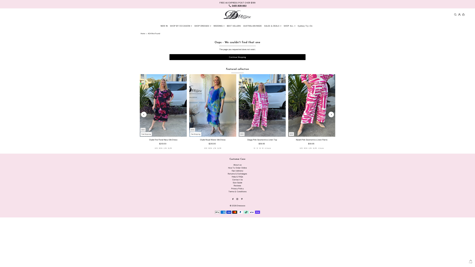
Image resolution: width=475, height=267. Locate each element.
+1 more (321, 148)
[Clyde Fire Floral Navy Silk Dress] (163, 105)
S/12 (156, 148)
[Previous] (144, 114)
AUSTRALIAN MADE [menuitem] (252, 26)
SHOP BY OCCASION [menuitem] (180, 26)
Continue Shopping (237, 57)
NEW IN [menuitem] (164, 26)
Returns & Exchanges (237, 174)
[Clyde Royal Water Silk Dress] (212, 105)
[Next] (331, 114)
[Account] (459, 14)
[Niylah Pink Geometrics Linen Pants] (311, 105)
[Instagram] (237, 199)
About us (237, 165)
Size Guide (237, 182)
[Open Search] (455, 14)
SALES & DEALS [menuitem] (272, 26)
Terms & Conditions (237, 191)
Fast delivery (237, 171)
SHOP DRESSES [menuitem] (201, 26)
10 (254, 148)
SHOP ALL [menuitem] (289, 26)
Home (143, 34)
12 (257, 148)
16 (262, 148)
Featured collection (237, 69)
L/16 (165, 148)
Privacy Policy (237, 188)
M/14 (161, 148)
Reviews (237, 185)
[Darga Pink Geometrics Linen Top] (262, 105)
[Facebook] (232, 199)
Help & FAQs (237, 177)
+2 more (268, 148)
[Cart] (463, 14)
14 (260, 148)
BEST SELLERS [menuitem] (234, 26)
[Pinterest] (242, 199)
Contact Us (237, 179)
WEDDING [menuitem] (218, 26)
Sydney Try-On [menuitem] (305, 26)
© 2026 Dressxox (237, 205)
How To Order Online (237, 168)
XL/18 (170, 148)
